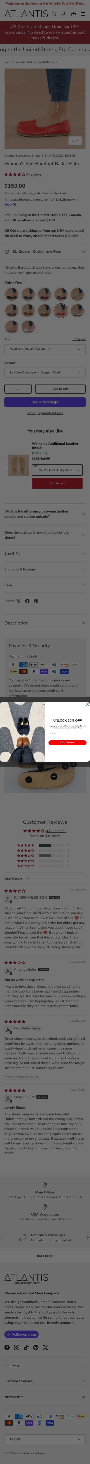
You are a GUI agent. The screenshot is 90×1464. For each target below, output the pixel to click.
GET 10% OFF (67, 743)
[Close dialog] (87, 704)
